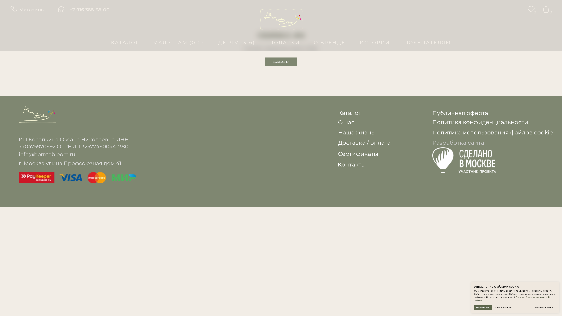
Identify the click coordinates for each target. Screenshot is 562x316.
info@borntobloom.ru (47, 154)
